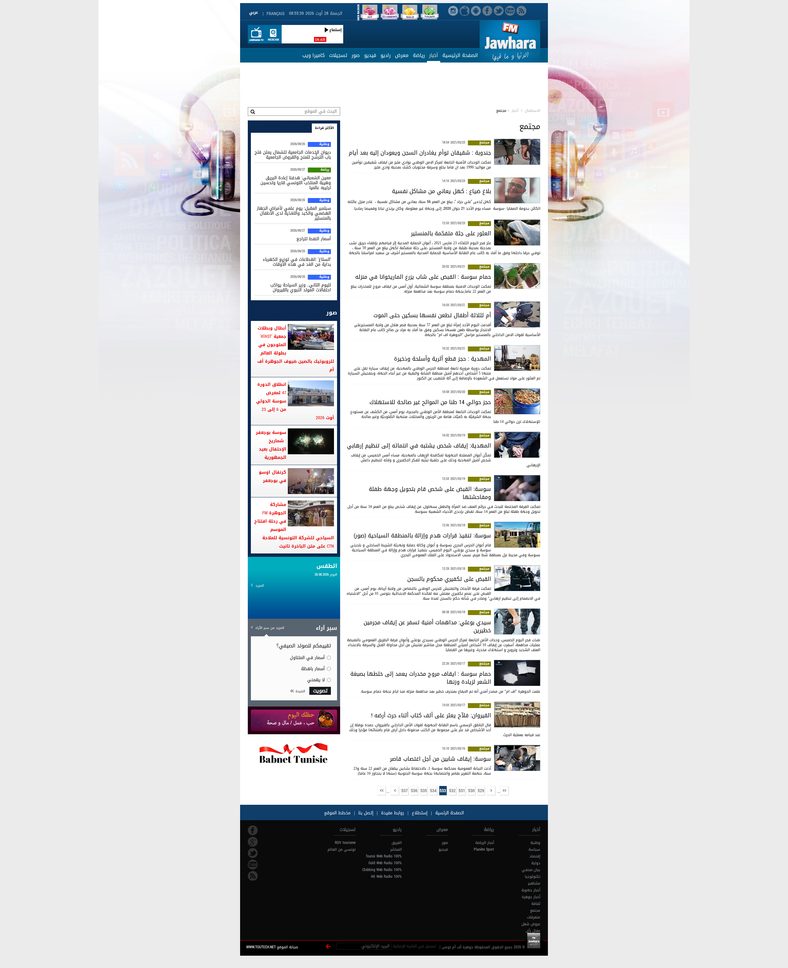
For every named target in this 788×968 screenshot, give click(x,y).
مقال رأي (533, 930)
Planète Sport (484, 849)
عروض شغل (530, 924)
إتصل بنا (365, 813)
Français (275, 14)
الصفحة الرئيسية (460, 55)
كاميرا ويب (313, 55)
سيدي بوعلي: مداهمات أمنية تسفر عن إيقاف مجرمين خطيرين (427, 626)
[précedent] (491, 791)
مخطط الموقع (337, 813)
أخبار (433, 55)
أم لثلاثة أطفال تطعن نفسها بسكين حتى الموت (432, 315)
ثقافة (535, 903)
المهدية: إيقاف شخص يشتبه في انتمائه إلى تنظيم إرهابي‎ (419, 446)
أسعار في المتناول (307, 658)
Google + (253, 842)
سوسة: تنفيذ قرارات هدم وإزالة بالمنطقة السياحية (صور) (422, 536)
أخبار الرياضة (484, 842)
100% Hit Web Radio (386, 876)
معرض (401, 55)
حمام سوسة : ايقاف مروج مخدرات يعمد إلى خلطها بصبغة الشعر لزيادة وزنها (420, 678)
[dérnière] (381, 791)
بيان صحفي (531, 869)
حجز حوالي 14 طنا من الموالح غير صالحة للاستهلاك (430, 402)
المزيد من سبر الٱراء (269, 628)
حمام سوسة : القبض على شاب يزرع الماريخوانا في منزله (423, 277)
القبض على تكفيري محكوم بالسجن (449, 579)
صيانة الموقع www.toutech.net (272, 947)
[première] (504, 791)
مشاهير (534, 883)
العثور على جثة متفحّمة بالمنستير (451, 233)
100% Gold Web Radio (385, 863)
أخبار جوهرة (531, 896)
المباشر (396, 849)
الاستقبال (532, 110)
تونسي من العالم (342, 849)
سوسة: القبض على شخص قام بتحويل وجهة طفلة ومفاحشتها (430, 493)
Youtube (253, 864)
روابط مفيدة (392, 813)
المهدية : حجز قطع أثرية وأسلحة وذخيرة (442, 359)
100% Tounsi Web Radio (384, 856)
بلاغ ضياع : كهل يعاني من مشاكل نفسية (441, 191)
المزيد (259, 585)
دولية (535, 863)
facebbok (253, 830)
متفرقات (533, 917)
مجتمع (484, 142)
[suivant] (395, 791)
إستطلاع (419, 813)
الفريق (397, 842)
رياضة (419, 55)
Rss (253, 876)
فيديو (370, 55)
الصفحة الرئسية (449, 813)
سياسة (534, 849)
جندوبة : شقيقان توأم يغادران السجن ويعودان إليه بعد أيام (420, 153)
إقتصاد (534, 856)
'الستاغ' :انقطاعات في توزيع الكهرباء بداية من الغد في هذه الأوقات (297, 262)
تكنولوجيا (532, 876)
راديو (385, 55)
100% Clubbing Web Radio (382, 869)
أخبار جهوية (530, 890)
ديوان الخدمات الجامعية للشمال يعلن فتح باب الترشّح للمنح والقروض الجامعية (293, 154)
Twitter (253, 853)
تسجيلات (338, 55)
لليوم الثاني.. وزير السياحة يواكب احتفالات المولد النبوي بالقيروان (300, 287)
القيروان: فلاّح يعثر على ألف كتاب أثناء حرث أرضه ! (431, 715)
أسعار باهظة (313, 669)
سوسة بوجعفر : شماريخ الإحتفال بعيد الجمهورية (271, 445)
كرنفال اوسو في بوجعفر (272, 476)
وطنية (324, 144)
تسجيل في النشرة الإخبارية (414, 946)
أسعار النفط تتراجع (313, 239)
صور (356, 55)
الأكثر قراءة (324, 128)
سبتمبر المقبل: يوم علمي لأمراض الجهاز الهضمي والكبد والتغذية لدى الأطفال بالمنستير (294, 213)
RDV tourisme (345, 842)
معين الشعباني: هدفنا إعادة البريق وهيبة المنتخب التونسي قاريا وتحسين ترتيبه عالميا (295, 183)
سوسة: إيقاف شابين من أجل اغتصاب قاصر (440, 759)
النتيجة (300, 691)
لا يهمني (316, 680)
